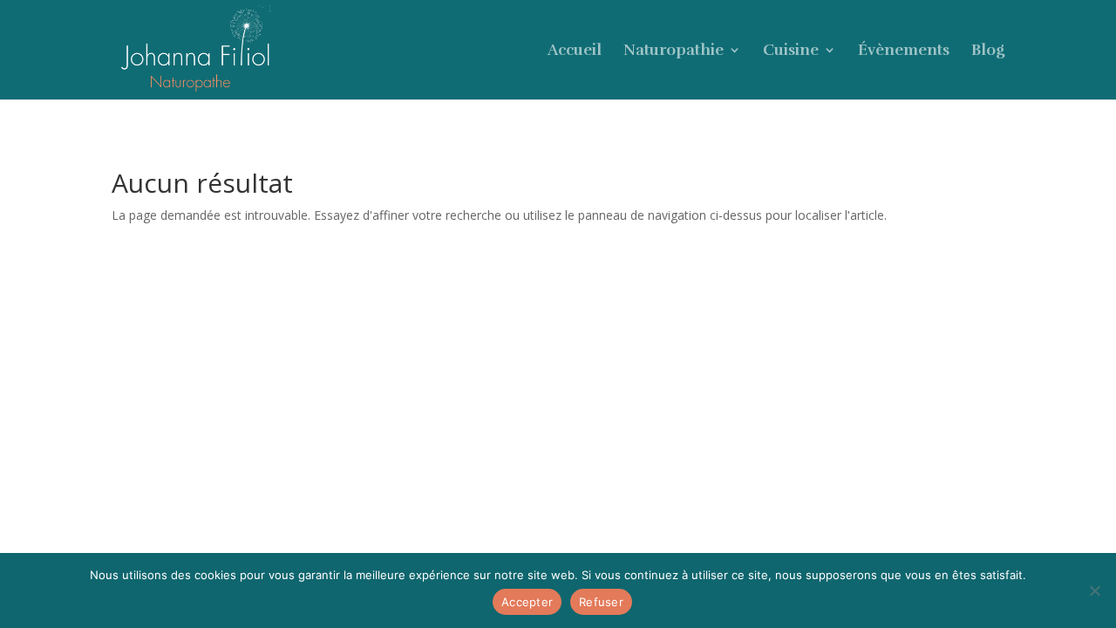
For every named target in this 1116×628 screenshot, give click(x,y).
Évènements (903, 51)
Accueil (575, 51)
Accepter (527, 602)
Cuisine (791, 51)
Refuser (601, 602)
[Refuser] (1094, 590)
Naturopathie (673, 51)
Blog (987, 51)
